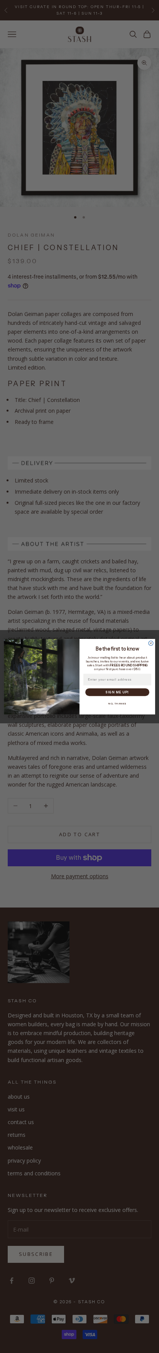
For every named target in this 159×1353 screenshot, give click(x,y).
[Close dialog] (151, 643)
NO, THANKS (117, 703)
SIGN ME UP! (117, 692)
